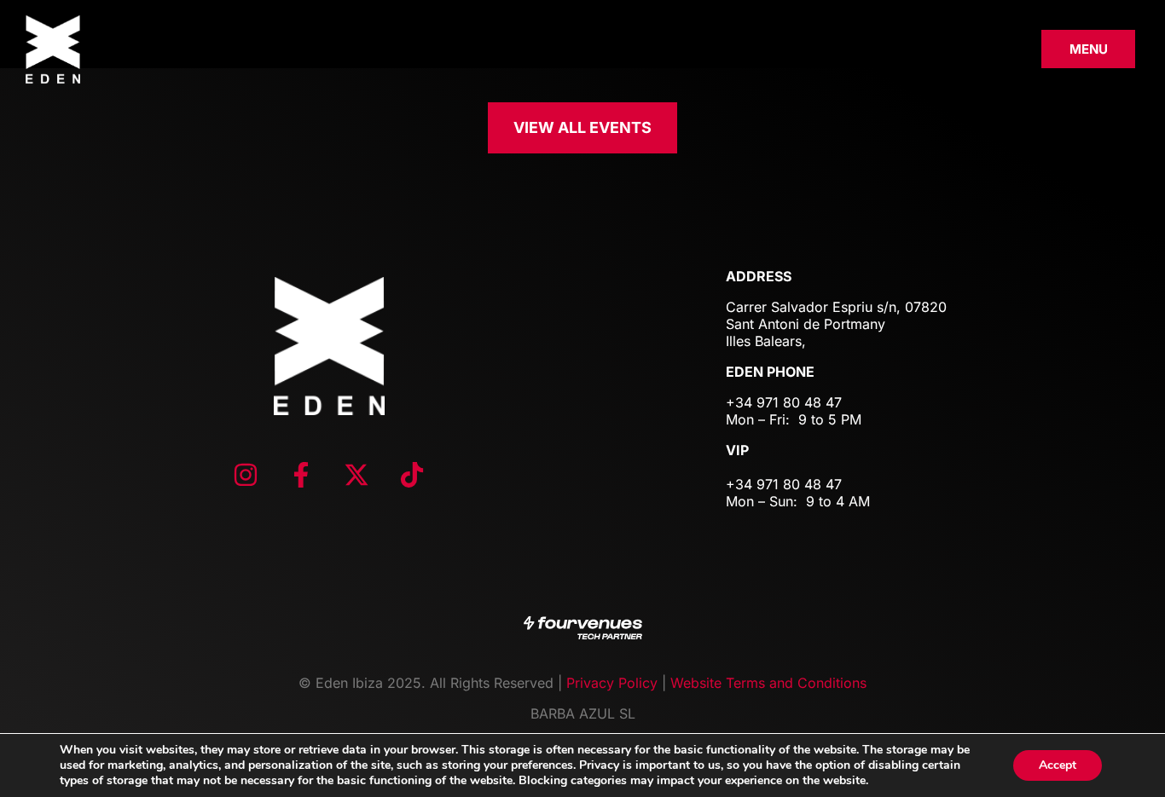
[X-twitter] (356, 474)
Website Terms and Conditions (768, 682)
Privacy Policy (612, 682)
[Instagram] (245, 474)
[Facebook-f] (301, 474)
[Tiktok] (412, 474)
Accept (1057, 765)
